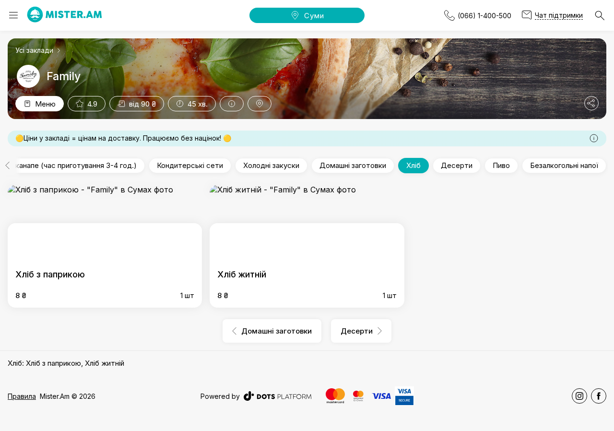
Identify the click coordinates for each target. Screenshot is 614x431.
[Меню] (13, 15)
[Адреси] (260, 103)
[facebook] (598, 396)
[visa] (381, 396)
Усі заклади (34, 50)
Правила (22, 396)
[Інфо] (232, 103)
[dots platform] (277, 396)
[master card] (335, 395)
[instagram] (579, 396)
